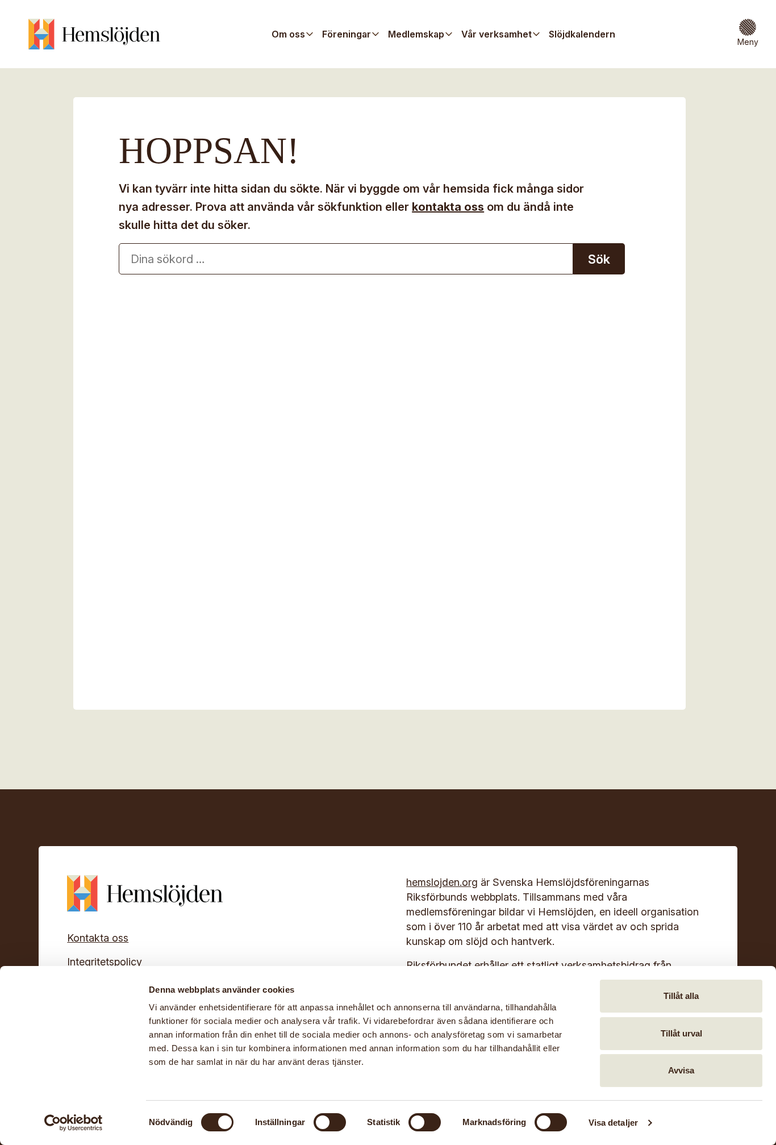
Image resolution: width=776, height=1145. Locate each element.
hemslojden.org (442, 882)
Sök (599, 259)
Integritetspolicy (104, 962)
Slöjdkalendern (582, 34)
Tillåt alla (681, 996)
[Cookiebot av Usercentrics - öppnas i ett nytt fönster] (73, 1122)
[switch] (330, 1122)
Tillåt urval (681, 1033)
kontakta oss (448, 207)
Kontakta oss (97, 938)
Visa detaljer (613, 1122)
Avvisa (681, 1070)
